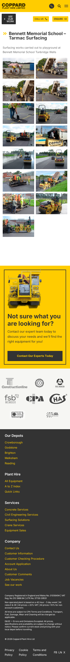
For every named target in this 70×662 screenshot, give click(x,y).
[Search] (59, 6)
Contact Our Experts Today (35, 356)
